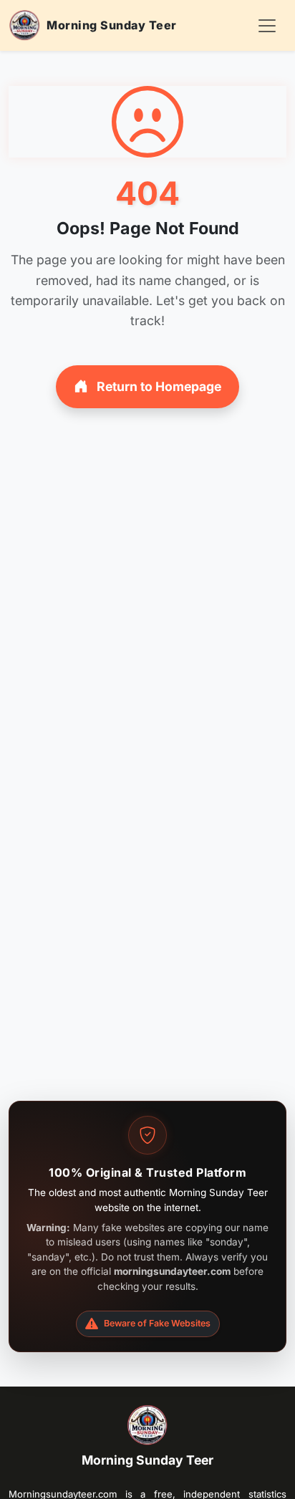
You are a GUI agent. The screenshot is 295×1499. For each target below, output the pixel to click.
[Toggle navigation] (267, 25)
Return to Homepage (157, 386)
